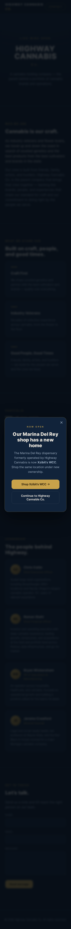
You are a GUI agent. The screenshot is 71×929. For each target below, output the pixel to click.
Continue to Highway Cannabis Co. (35, 497)
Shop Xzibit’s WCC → (35, 484)
